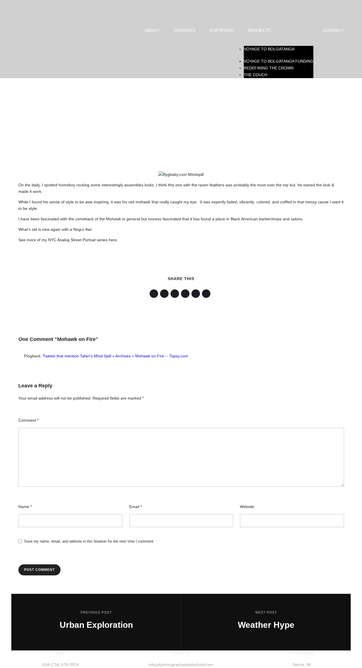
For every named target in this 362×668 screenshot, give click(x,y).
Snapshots (260, 101)
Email (135, 506)
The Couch (255, 74)
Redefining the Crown (269, 68)
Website (247, 506)
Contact (333, 30)
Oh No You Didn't (87, 101)
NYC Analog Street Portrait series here (82, 240)
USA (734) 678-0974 (60, 664)
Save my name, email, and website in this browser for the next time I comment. (89, 541)
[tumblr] (196, 293)
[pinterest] (186, 293)
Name (25, 506)
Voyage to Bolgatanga (269, 49)
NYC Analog (51, 101)
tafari (73, 89)
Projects (259, 30)
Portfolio (221, 30)
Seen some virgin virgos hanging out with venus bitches (177, 101)
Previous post (96, 612)
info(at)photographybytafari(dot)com (180, 664)
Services (184, 30)
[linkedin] (176, 293)
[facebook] (155, 293)
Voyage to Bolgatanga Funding (278, 61)
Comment (28, 420)
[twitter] (165, 293)
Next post (266, 612)
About (152, 30)
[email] (207, 293)
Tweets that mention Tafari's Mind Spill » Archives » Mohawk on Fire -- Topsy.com (115, 356)
